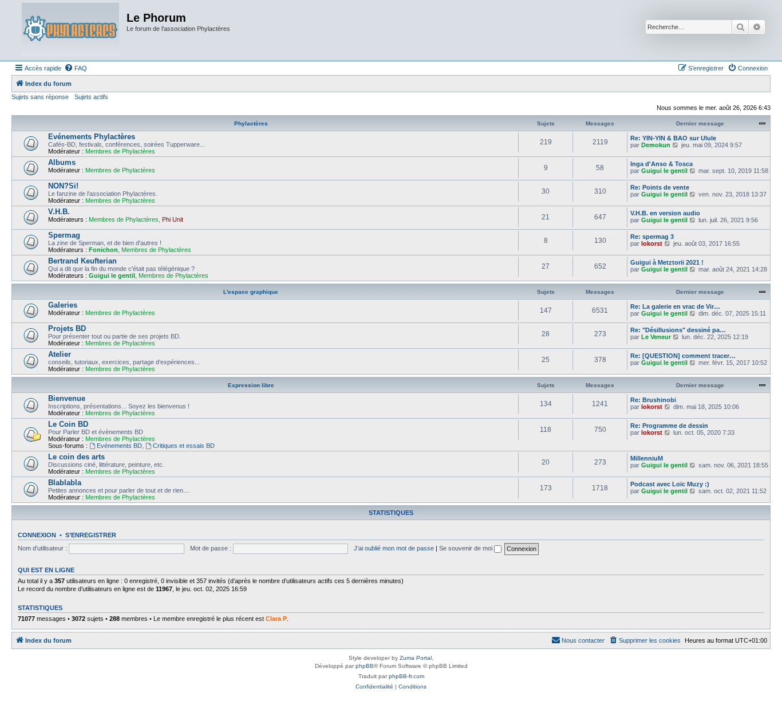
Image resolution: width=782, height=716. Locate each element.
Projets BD (67, 328)
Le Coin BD (68, 424)
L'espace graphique (250, 292)
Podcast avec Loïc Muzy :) (669, 484)
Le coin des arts (76, 457)
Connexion (37, 535)
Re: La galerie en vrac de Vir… (675, 306)
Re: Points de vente (659, 187)
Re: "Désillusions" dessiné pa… (678, 329)
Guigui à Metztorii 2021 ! (667, 262)
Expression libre (251, 385)
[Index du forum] (70, 30)
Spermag (64, 235)
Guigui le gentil (664, 170)
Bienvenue (66, 398)
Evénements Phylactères (91, 136)
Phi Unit (172, 219)
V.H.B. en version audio (665, 213)
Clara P (276, 618)
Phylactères (251, 123)
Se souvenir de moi (466, 548)
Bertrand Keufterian (82, 261)
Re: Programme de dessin (669, 425)
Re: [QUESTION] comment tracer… (683, 355)
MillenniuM (646, 458)
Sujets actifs (91, 96)
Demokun (655, 144)
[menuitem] (75, 68)
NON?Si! (63, 186)
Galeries (62, 305)
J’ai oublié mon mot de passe (394, 548)
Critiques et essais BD (184, 445)
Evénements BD (119, 445)
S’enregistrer (90, 535)
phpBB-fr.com (406, 676)
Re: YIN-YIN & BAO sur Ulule (673, 138)
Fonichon (103, 249)
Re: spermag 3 (652, 236)
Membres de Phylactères (120, 151)
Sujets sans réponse (40, 96)
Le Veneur (656, 336)
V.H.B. (59, 211)
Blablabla (64, 482)
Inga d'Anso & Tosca (661, 163)
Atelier (59, 354)
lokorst (651, 243)
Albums (62, 162)
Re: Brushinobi (653, 399)
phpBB (365, 666)
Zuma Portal (416, 658)
